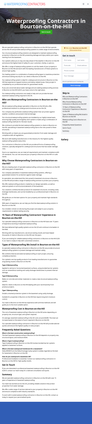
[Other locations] (83, 4)
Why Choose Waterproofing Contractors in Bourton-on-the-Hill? (75, 103)
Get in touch (46, 32)
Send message (75, 85)
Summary (66, 131)
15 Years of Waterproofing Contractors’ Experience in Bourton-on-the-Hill (75, 109)
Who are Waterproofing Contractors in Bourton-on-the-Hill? (75, 98)
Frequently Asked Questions (72, 125)
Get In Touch (67, 128)
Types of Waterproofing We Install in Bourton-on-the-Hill (75, 115)
